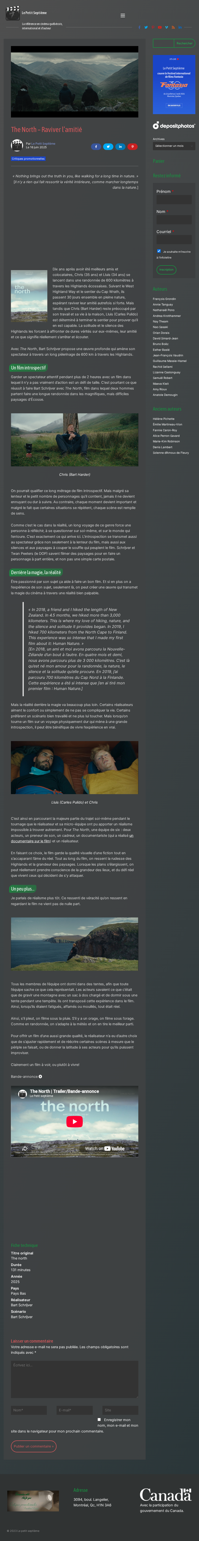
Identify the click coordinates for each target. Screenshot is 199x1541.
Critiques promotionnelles (28, 158)
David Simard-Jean (165, 338)
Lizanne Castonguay (166, 372)
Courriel (165, 231)
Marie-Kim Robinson (166, 441)
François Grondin (164, 299)
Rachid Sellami (163, 366)
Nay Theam (160, 321)
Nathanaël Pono (163, 310)
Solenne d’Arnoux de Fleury (171, 452)
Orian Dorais (161, 333)
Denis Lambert (162, 447)
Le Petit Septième (43, 143)
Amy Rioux (160, 389)
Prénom (165, 191)
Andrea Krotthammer (167, 316)
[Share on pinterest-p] (132, 146)
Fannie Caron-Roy (165, 430)
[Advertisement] (74, 231)
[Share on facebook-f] (96, 146)
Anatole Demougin (165, 395)
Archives (159, 139)
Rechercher (184, 43)
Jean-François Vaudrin (168, 355)
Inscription (166, 269)
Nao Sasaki (160, 327)
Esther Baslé (161, 350)
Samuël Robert (162, 378)
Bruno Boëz (160, 344)
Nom (162, 211)
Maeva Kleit (161, 383)
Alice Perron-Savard (166, 436)
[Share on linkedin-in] (120, 146)
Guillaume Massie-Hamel (170, 361)
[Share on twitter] (108, 146)
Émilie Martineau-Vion (167, 424)
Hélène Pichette (163, 419)
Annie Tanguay (163, 304)
